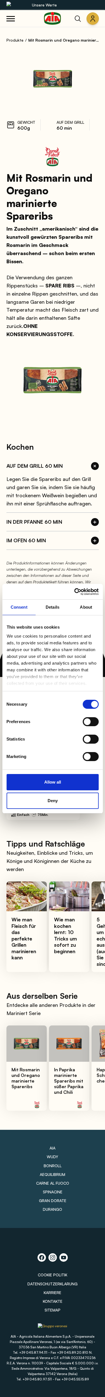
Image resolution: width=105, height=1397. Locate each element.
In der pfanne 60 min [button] (34, 522)
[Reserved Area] (93, 18)
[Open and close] (95, 466)
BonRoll (53, 1165)
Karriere (52, 1292)
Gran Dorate (52, 1200)
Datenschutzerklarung (52, 1283)
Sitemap (52, 1310)
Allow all (52, 782)
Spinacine (52, 1191)
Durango (52, 1209)
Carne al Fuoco (52, 1183)
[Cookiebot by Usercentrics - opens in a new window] (75, 591)
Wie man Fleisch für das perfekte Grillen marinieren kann (23, 938)
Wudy (52, 1156)
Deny (53, 800)
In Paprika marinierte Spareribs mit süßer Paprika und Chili (68, 1081)
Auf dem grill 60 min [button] (34, 466)
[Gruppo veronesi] (52, 1328)
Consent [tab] (19, 607)
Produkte (15, 40)
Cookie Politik (52, 1274)
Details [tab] (52, 607)
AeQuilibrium (52, 1174)
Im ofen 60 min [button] (26, 540)
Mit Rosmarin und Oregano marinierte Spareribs (25, 1078)
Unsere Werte (44, 5)
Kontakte (52, 1301)
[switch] (91, 721)
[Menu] (10, 18)
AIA (52, 1148)
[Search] (78, 18)
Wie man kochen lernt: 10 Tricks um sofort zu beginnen (65, 935)
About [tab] (86, 607)
